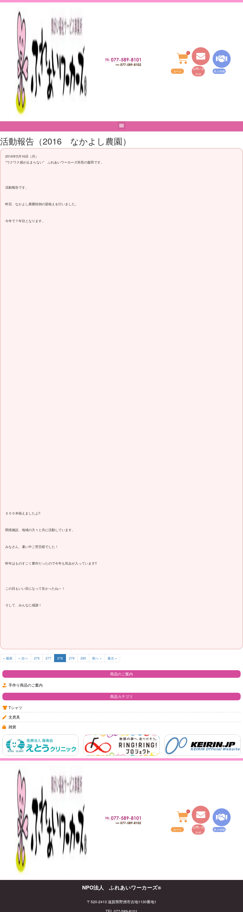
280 (83, 658)
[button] (122, 125)
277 (48, 658)
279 (72, 658)
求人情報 (219, 71)
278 (60, 658)
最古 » (112, 658)
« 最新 (8, 658)
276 (37, 658)
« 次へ (23, 658)
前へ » (97, 658)
